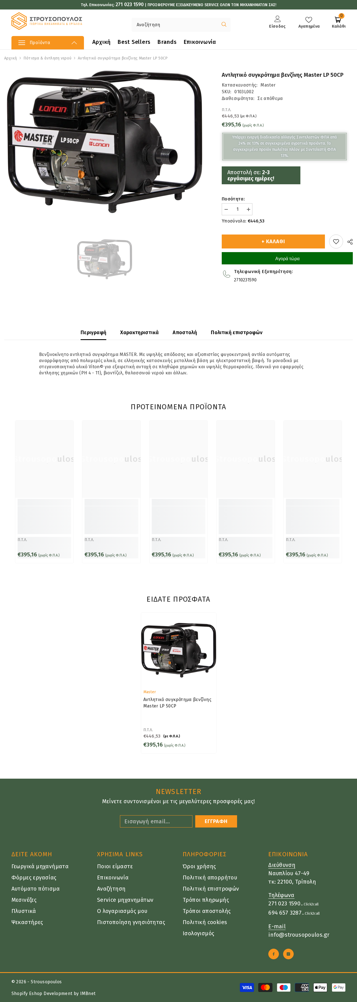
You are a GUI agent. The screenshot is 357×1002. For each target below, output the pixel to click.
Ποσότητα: (233, 199)
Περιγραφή (93, 332)
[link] (44, 520)
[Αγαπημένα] (336, 241)
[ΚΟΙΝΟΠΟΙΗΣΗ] (348, 241)
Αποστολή (185, 332)
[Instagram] (288, 954)
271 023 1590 (129, 4)
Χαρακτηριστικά (139, 332)
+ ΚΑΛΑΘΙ (273, 241)
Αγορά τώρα (287, 258)
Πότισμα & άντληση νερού (47, 58)
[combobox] (174, 25)
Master (268, 85)
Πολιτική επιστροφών (236, 332)
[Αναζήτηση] (164, 25)
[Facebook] (273, 954)
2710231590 (245, 280)
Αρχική (10, 58)
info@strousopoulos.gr (298, 934)
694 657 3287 (284, 912)
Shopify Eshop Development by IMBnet (53, 993)
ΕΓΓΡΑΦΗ (216, 821)
